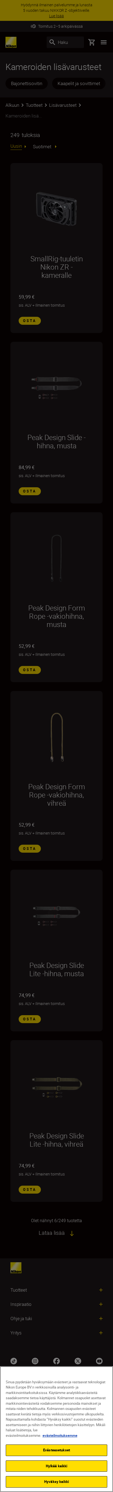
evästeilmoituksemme (60, 1435)
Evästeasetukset (56, 1450)
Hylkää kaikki (56, 1465)
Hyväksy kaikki (56, 1481)
